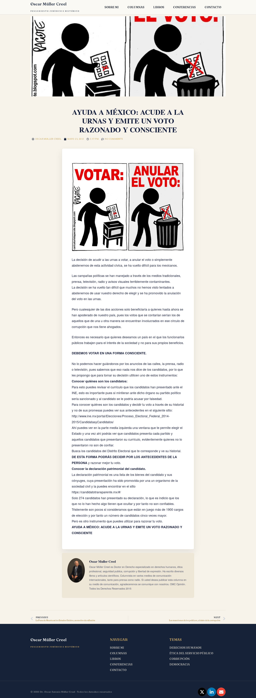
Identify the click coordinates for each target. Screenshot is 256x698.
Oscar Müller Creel (48, 4)
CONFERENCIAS (184, 7)
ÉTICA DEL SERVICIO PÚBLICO (191, 653)
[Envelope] (221, 692)
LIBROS (158, 7)
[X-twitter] (202, 692)
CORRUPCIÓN (179, 659)
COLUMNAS (135, 7)
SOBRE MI (111, 7)
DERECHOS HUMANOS (185, 647)
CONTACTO (213, 7)
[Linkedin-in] (211, 692)
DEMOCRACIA (179, 664)
